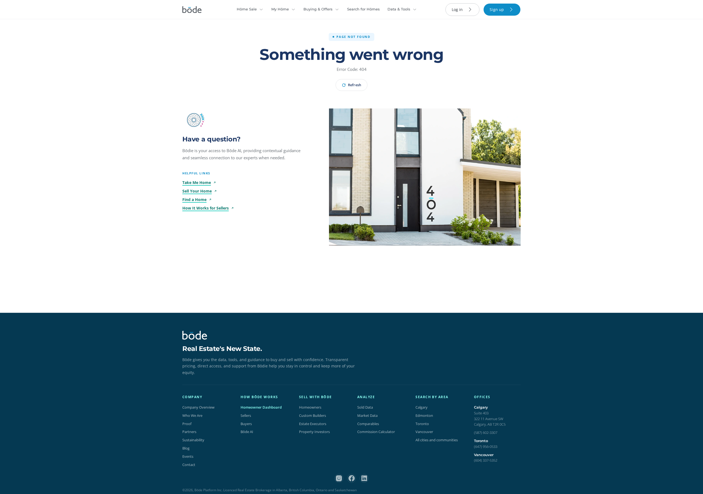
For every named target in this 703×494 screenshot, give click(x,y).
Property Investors (314, 431)
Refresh (354, 84)
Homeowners (310, 407)
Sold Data (365, 407)
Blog (185, 448)
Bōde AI (247, 431)
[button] (193, 120)
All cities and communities (436, 439)
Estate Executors (312, 423)
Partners (189, 431)
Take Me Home (196, 182)
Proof (186, 423)
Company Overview (198, 407)
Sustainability (193, 439)
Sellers (246, 415)
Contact (188, 464)
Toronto (422, 423)
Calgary (421, 407)
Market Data (367, 415)
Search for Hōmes (363, 9)
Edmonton (424, 415)
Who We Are (192, 415)
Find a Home (194, 199)
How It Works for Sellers (205, 208)
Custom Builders (312, 415)
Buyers (246, 423)
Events (187, 456)
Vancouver (424, 431)
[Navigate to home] (192, 9)
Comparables (368, 423)
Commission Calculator (376, 431)
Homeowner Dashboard (261, 407)
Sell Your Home (197, 191)
